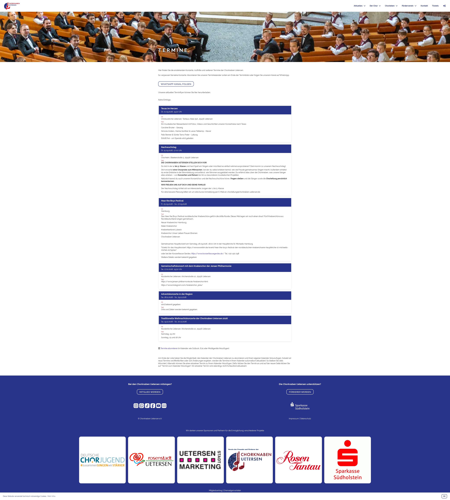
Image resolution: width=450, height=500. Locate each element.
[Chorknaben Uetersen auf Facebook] (153, 407)
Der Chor (374, 6)
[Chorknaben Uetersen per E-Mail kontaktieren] (164, 407)
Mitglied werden (149, 392)
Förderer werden (300, 392)
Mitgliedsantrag (215, 490)
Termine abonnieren (169, 348)
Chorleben (390, 6)
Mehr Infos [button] (51, 496)
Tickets (435, 6)
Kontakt (424, 6)
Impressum (294, 418)
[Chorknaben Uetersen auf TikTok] (147, 407)
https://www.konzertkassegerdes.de (207, 253)
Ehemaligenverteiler (232, 490)
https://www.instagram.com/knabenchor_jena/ (182, 285)
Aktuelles (358, 6)
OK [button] (444, 496)
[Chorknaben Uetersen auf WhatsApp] (141, 407)
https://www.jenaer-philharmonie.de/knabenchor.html (184, 281)
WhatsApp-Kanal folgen (176, 84)
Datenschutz (305, 418)
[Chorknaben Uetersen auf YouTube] (158, 407)
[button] (225, 124)
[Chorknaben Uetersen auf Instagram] (136, 407)
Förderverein (407, 6)
